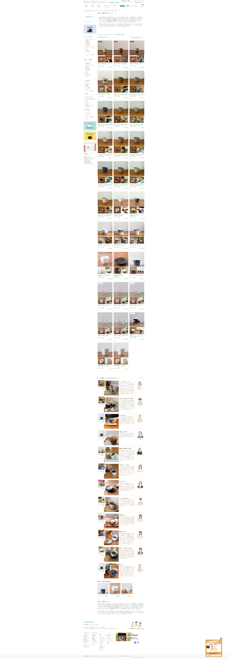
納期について (86, 639)
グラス (87, 100)
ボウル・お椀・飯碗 (89, 97)
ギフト (136, 6)
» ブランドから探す (106, 7)
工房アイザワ (88, 43)
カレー (87, 71)
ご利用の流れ (86, 635)
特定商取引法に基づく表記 (125, 656)
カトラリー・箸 (88, 102)
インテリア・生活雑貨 (89, 116)
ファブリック (88, 115)
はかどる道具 (88, 69)
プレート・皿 (88, 96)
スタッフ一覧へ (141, 629)
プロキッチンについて (102, 656)
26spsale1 (216, 655)
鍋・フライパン (88, 83)
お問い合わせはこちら (139, 2)
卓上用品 (101, 646)
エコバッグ (87, 112)
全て (99, 34)
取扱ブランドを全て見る (90, 54)
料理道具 (86, 6)
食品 (86, 118)
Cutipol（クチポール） (90, 39)
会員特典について (86, 645)
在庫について (86, 641)
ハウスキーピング (89, 113)
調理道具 (87, 84)
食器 (92, 6)
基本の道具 (87, 68)
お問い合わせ (109, 656)
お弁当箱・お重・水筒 (89, 105)
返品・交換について (87, 640)
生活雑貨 (98, 6)
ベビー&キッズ (88, 107)
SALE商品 (87, 63)
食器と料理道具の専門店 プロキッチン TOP (91, 10)
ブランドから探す (89, 36)
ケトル (87, 89)
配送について (86, 636)
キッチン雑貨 (88, 87)
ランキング (88, 21)
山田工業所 (88, 51)
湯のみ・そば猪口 (114, 10)
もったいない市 (88, 62)
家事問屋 (87, 40)
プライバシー (118, 656)
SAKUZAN (87, 45)
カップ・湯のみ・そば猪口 (106, 10)
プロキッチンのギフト (89, 65)
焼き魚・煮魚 (88, 74)
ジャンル (102, 34)
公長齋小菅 (88, 42)
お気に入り (142, 5)
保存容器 (87, 66)
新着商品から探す (90, 16)
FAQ (113, 656)
